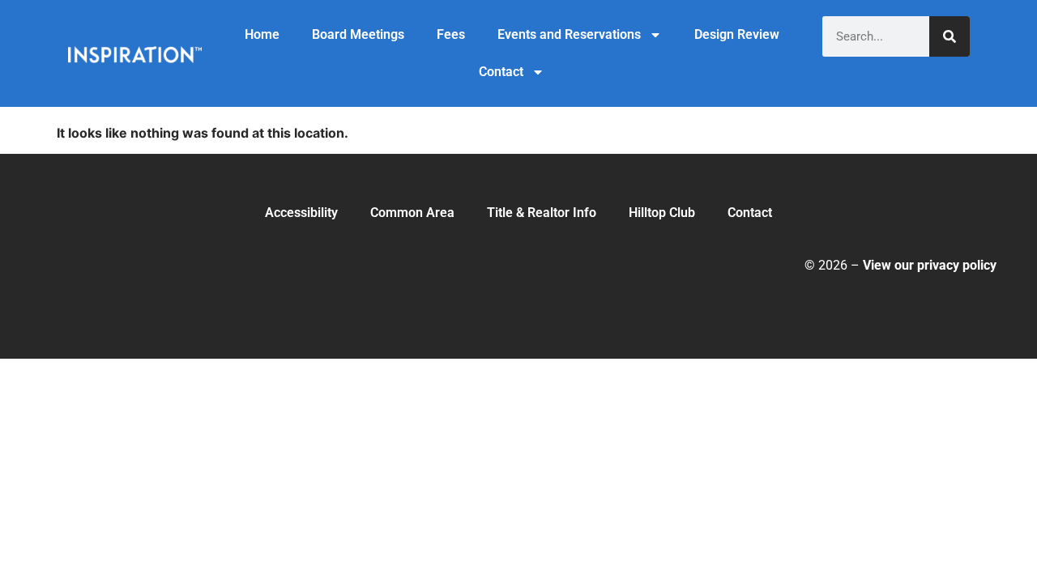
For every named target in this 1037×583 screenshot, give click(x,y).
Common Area (412, 212)
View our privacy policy (929, 265)
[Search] (949, 36)
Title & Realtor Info (541, 212)
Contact (501, 71)
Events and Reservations (569, 34)
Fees (451, 34)
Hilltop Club (662, 212)
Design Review (736, 34)
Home (262, 34)
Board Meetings (358, 34)
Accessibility (301, 212)
